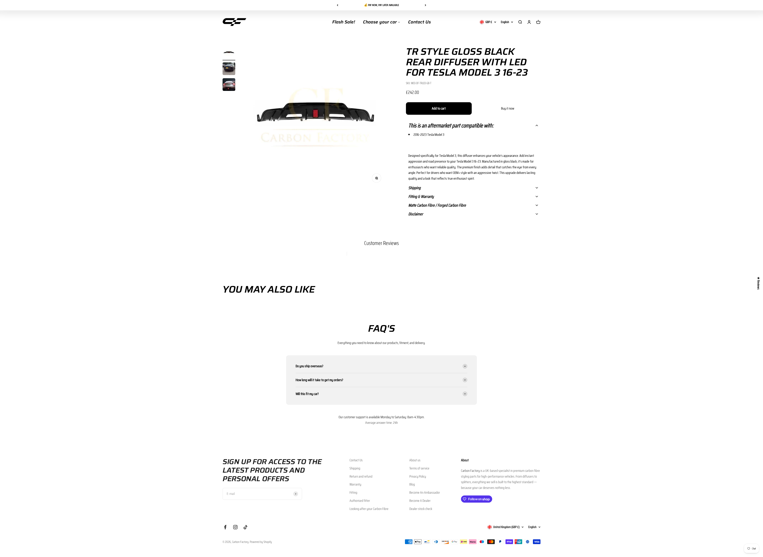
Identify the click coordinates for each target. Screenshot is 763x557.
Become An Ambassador (424, 492)
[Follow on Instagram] (235, 527)
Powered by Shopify (261, 541)
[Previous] (337, 5)
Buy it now (507, 108)
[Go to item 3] (229, 85)
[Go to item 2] (229, 69)
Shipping (355, 468)
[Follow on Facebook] (225, 527)
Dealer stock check (420, 509)
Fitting (353, 492)
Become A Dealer (420, 500)
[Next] (425, 5)
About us (414, 460)
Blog (412, 484)
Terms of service (419, 468)
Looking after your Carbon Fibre (369, 509)
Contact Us (356, 460)
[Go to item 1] (229, 53)
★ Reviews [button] (758, 283)
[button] (473, 125)
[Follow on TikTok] (245, 527)
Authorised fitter (360, 500)
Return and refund (361, 476)
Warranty (355, 484)
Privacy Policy (417, 476)
